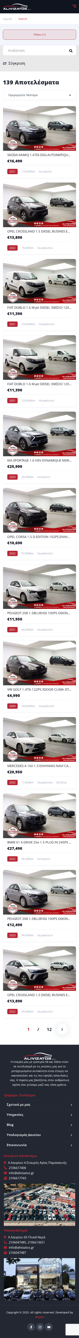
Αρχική (7, 19)
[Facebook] (31, 1327)
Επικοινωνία (17, 1145)
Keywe (39, 1317)
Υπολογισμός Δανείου (24, 1135)
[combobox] (39, 95)
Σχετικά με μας (18, 1104)
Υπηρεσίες (15, 1114)
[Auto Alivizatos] (17, 7)
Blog (10, 1124)
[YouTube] (49, 1327)
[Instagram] (40, 1327)
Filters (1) (40, 34)
